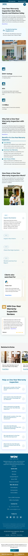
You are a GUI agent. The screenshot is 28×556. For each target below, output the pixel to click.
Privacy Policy (19, 535)
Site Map (7, 535)
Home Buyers (14, 487)
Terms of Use (12, 535)
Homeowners (14, 490)
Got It (14, 550)
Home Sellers (14, 492)
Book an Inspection (7, 554)
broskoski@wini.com (14, 509)
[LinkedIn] (7, 517)
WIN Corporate (11, 1)
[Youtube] (21, 517)
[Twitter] (17, 517)
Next (24, 276)
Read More (5, 24)
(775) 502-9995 (15, 506)
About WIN (14, 479)
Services (14, 471)
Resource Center (22, 1)
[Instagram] (14, 517)
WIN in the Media (14, 500)
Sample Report (14, 476)
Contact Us (14, 503)
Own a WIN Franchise (14, 497)
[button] (14, 389)
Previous (21, 276)
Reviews (14, 474)
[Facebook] (10, 517)
